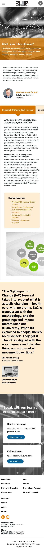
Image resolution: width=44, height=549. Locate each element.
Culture (4, 507)
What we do (5, 483)
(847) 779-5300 (15, 461)
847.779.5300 (19, 532)
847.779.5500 (19, 534)
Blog (25, 479)
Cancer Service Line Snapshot (22, 207)
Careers (4, 503)
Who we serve (6, 492)
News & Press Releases (32, 488)
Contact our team (16, 437)
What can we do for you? (27, 92)
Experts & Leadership (31, 492)
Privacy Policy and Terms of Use (23, 541)
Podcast (26, 483)
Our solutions (6, 479)
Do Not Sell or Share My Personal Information (23, 544)
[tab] (18, 109)
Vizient (3, 511)
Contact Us (5, 498)
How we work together (9, 488)
